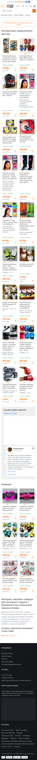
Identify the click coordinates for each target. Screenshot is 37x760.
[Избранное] (31, 6)
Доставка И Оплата (6, 15)
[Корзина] (15, 70)
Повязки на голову (7, 735)
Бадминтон (4, 738)
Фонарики (17, 746)
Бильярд (19, 733)
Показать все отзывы (10, 413)
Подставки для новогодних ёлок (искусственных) (16, 741)
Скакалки (18, 735)
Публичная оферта (7, 661)
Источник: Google (12, 474)
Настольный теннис (7, 730)
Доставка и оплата (7, 653)
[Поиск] (34, 10)
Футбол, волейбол (21, 730)
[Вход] (23, 6)
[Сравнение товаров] (27, 6)
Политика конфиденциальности (11, 664)
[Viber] (29, 2)
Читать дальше (12, 471)
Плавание (13, 738)
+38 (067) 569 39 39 (7, 677)
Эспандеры (26, 735)
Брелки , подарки (24, 738)
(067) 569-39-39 (21, 1)
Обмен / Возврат (19, 15)
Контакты (27, 15)
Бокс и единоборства (8, 733)
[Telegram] (26, 2)
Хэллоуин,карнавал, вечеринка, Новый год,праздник (17, 744)
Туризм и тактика (6, 746)
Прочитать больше (8, 635)
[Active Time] (10, 6)
